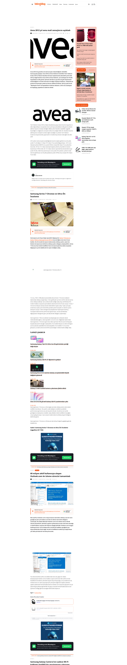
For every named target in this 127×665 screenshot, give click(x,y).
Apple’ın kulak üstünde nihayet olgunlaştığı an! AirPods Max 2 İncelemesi (84, 90)
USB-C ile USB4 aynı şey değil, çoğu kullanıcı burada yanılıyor (89, 149)
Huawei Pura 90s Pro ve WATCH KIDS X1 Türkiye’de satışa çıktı (85, 59)
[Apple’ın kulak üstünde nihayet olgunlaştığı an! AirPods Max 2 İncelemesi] (86, 80)
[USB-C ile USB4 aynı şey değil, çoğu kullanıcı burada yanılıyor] (78, 149)
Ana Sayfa (32, 27)
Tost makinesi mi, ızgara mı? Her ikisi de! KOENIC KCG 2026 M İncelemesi (86, 99)
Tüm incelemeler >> (92, 69)
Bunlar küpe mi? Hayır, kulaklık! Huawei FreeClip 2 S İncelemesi (85, 95)
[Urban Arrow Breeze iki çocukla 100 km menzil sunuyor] (78, 110)
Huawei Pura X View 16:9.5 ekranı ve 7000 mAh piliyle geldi (85, 45)
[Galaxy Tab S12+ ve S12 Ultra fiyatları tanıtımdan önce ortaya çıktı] (78, 138)
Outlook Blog (38, 593)
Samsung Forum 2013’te (46, 240)
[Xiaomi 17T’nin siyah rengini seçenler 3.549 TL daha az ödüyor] (78, 129)
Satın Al (38, 602)
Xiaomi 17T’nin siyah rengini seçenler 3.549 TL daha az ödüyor (89, 129)
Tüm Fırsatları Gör (51, 615)
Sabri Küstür (34, 199)
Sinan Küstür (35, 33)
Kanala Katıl (67, 164)
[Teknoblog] (40, 4)
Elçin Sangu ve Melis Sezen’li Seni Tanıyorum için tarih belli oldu (84, 63)
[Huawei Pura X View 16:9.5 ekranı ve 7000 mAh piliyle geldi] (86, 35)
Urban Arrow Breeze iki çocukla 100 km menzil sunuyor (89, 110)
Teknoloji (37, 470)
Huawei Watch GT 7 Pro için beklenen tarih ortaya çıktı (89, 119)
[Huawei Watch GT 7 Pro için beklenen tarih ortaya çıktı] (78, 119)
